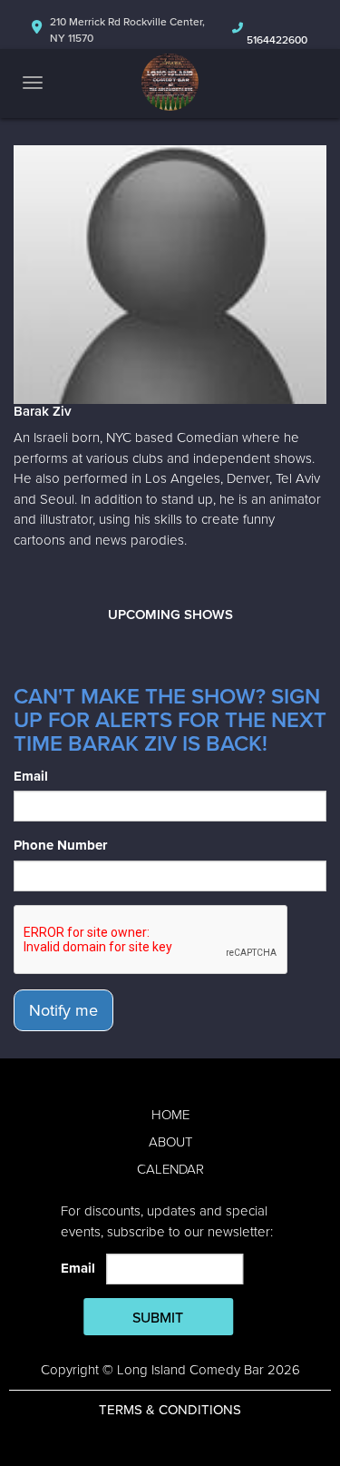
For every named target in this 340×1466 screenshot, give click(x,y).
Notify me (63, 1010)
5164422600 (277, 40)
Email (31, 776)
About (170, 1142)
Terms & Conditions (170, 1410)
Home (170, 1115)
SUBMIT (157, 1318)
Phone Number (60, 845)
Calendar (170, 1169)
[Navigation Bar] (33, 82)
